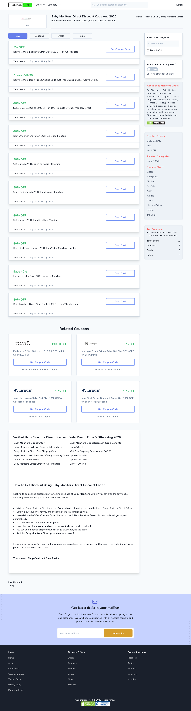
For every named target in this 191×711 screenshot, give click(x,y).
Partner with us (15, 690)
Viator (150, 172)
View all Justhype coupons (108, 369)
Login (179, 4)
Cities (70, 679)
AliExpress (152, 176)
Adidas (150, 195)
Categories (73, 663)
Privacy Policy (14, 684)
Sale (82, 36)
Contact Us (13, 668)
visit (27, 25)
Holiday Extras (154, 205)
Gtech (150, 200)
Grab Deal (120, 77)
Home (139, 16)
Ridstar (150, 210)
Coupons (39, 36)
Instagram (132, 674)
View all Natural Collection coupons (39, 369)
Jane (149, 145)
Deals (61, 36)
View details (19, 61)
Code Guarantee (16, 674)
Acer (149, 191)
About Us (12, 663)
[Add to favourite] (44, 16)
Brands (71, 668)
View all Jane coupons (40, 416)
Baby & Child (151, 16)
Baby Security (154, 141)
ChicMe (150, 181)
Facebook (132, 657)
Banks (71, 674)
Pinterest (132, 668)
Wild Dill (151, 150)
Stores (71, 657)
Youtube (132, 679)
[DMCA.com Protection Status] (163, 123)
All (18, 36)
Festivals (72, 684)
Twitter (131, 663)
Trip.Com (151, 214)
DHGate (151, 186)
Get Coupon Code (120, 49)
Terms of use (14, 679)
